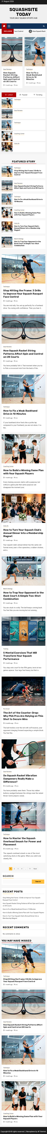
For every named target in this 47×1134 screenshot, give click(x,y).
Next (35, 869)
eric (16, 83)
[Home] (4, 26)
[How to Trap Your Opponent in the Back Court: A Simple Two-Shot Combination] (7, 242)
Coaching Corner (31, 69)
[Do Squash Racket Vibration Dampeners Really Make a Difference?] (23, 754)
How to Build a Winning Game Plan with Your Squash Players (34, 76)
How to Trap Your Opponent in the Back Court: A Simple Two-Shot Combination (27, 244)
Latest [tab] (10, 95)
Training (5, 649)
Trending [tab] (38, 95)
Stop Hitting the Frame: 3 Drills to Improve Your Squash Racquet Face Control (28, 104)
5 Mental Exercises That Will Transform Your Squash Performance (20, 656)
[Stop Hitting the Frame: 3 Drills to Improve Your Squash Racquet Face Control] (7, 103)
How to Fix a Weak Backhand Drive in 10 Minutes (11, 76)
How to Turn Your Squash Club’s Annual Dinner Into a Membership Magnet (27, 148)
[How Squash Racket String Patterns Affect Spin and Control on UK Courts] (7, 114)
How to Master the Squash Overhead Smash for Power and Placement (22, 841)
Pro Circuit (6, 709)
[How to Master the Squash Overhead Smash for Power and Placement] (23, 816)
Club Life (16, 143)
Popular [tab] (24, 95)
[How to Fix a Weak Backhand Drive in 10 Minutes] (7, 125)
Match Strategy (18, 239)
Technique (6, 69)
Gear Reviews (18, 110)
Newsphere (30, 1131)
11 (30, 869)
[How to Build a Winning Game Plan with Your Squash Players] (7, 136)
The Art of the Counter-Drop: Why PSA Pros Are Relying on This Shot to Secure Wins (23, 716)
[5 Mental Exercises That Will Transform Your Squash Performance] (23, 631)
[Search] (43, 26)
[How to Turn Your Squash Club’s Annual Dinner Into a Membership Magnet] (7, 147)
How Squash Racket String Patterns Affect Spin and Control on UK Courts (28, 115)
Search (8, 876)
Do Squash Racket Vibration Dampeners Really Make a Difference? (20, 778)
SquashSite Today (23, 12)
